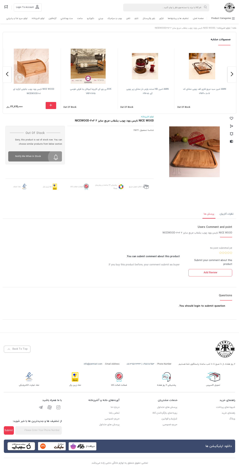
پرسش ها (209, 214)
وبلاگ (232, 418)
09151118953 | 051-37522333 (140, 364)
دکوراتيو (90, 18)
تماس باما (114, 413)
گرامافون (52, 18)
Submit (9, 430)
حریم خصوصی (170, 424)
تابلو (136, 18)
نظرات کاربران (227, 214)
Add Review (210, 272)
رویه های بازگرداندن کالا (164, 413)
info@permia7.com (93, 364)
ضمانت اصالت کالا (76, 187)
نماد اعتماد (17, 187)
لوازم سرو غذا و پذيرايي (16, 18)
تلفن (128, 18)
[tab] (226, 214)
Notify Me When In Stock (28, 156)
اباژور (161, 18)
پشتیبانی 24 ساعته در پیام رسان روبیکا (106, 186)
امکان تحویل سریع (135, 187)
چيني (100, 18)
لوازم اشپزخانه (38, 18)
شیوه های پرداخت (225, 407)
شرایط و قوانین (169, 418)
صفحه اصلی (198, 18)
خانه (234, 28)
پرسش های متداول (167, 407)
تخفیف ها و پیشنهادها (178, 18)
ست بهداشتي (67, 18)
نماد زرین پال (47, 187)
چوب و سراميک (114, 18)
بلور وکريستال (149, 18)
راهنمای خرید (228, 413)
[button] (232, 75)
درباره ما (115, 407)
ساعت (80, 18)
